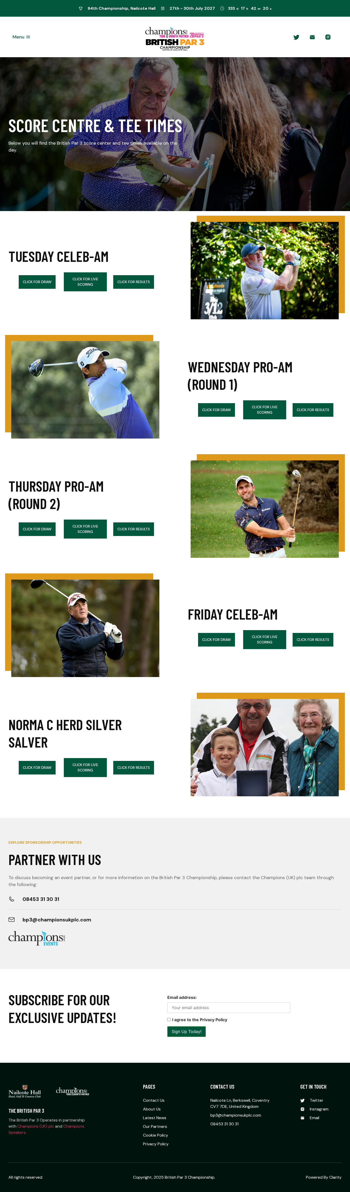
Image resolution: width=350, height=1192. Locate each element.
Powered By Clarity (324, 1177)
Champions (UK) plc (35, 1126)
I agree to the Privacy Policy (199, 1019)
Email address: (182, 997)
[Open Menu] (28, 37)
